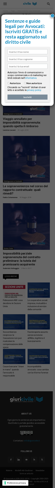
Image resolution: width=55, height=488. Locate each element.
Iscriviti (27, 97)
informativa (31, 78)
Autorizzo (15, 83)
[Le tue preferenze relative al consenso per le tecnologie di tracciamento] (15, 483)
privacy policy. (34, 90)
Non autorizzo (34, 83)
